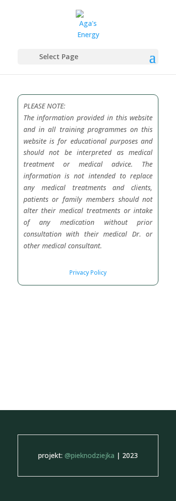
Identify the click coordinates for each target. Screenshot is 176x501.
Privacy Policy (88, 272)
